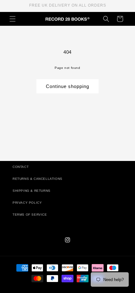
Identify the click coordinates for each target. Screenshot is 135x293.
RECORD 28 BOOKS (75, 290)
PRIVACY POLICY (27, 202)
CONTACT (21, 167)
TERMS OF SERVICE (30, 214)
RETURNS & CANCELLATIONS (37, 178)
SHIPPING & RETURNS (32, 190)
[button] (12, 19)
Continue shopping (67, 86)
